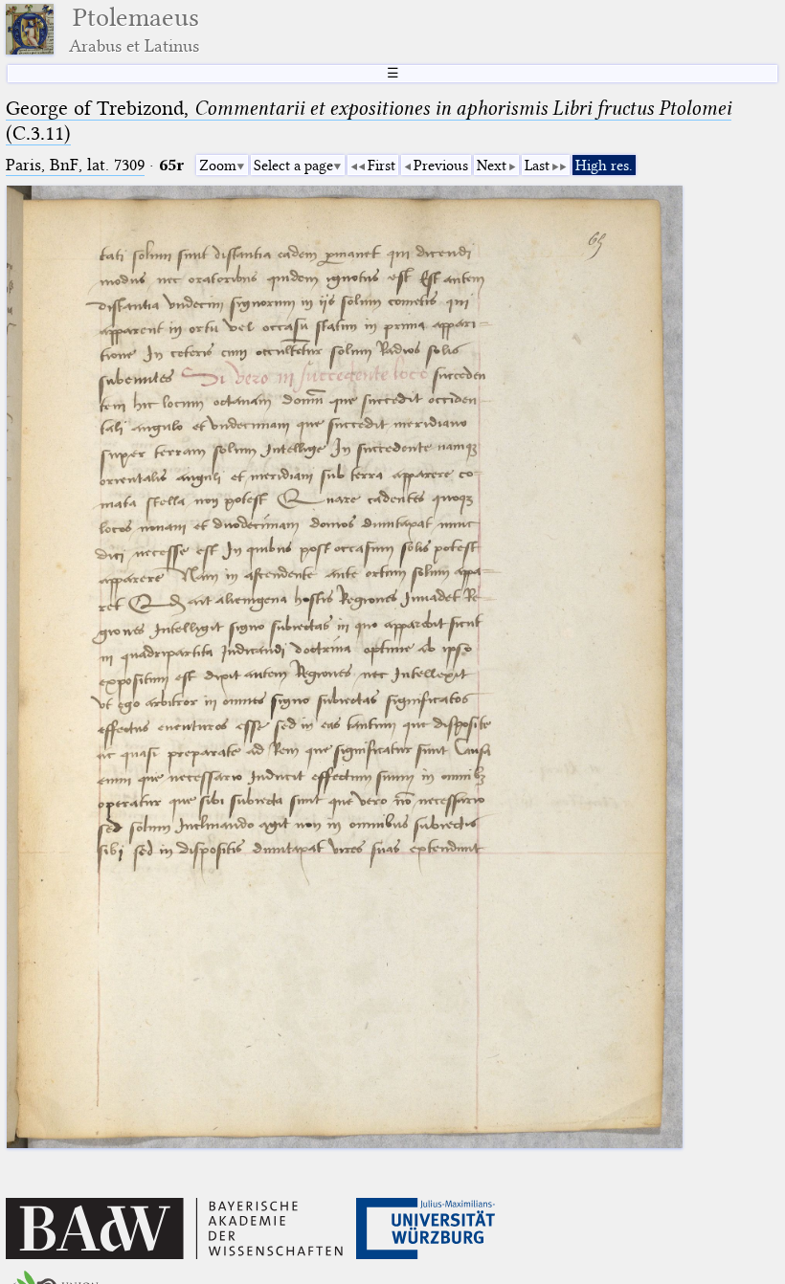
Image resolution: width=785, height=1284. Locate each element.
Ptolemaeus (134, 29)
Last (537, 165)
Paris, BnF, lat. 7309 (75, 165)
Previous (441, 165)
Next (491, 165)
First (381, 165)
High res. (604, 165)
